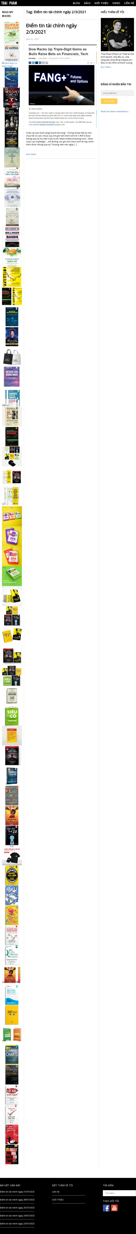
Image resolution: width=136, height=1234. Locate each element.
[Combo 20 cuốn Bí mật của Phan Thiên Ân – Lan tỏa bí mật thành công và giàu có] (12, 596)
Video (116, 3)
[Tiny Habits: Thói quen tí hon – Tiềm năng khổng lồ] (12, 496)
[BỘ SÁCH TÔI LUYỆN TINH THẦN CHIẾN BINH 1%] (12, 456)
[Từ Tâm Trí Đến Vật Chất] (12, 177)
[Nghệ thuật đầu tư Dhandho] (12, 1075)
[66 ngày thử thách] (12, 1015)
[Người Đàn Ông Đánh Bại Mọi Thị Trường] (12, 1134)
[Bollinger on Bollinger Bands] (12, 237)
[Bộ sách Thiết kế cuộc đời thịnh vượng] (12, 616)
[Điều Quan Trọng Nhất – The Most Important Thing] (12, 955)
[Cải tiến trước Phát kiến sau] (12, 397)
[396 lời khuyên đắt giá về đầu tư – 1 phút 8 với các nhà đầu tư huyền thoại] (12, 536)
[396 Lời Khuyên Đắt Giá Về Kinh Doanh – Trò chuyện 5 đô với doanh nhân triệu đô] (12, 556)
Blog (76, 3)
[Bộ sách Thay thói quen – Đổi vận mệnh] (12, 636)
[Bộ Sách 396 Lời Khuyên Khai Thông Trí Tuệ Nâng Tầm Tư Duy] (12, 516)
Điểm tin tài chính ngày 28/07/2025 (17, 1199)
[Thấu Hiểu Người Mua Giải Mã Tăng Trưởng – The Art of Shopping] (12, 895)
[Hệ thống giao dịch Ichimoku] (12, 1055)
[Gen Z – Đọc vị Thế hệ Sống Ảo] (12, 915)
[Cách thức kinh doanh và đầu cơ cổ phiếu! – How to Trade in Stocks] (12, 416)
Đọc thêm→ (106, 67)
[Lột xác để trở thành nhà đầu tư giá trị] (12, 1095)
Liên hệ (129, 3)
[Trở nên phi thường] (12, 157)
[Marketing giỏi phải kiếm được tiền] (12, 1114)
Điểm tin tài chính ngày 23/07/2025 (17, 1223)
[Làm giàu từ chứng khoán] (12, 1035)
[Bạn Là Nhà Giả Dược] (12, 217)
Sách (87, 3)
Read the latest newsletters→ (115, 111)
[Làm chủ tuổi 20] (12, 835)
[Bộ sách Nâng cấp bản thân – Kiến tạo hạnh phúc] (12, 476)
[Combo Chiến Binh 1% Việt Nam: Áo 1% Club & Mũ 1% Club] (12, 855)
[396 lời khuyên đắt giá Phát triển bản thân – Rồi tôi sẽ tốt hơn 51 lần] (12, 576)
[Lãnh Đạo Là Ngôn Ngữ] (12, 65)
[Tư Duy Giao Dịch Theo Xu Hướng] (12, 52)
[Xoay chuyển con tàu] (12, 77)
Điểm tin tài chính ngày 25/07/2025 (17, 1207)
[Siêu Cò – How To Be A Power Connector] (12, 716)
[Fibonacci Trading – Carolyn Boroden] (12, 775)
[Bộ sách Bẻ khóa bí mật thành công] (12, 676)
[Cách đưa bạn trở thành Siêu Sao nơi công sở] (12, 97)
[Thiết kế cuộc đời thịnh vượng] (12, 756)
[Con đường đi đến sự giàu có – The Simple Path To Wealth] (12, 257)
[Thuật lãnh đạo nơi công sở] (12, 117)
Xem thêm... (31, 154)
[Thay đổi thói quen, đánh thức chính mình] (12, 197)
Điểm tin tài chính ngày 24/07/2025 (17, 1215)
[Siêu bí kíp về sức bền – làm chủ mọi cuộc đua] (12, 137)
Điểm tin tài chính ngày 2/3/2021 (51, 28)
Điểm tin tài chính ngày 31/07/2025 (17, 1191)
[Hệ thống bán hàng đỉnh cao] (12, 995)
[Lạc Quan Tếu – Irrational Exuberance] (12, 795)
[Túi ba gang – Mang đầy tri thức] (12, 357)
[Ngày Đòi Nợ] (12, 1154)
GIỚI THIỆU (101, 3)
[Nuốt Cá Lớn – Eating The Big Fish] (12, 875)
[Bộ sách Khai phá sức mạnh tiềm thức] (12, 656)
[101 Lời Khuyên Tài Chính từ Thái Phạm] (12, 337)
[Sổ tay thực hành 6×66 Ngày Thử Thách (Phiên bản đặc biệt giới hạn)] (12, 815)
